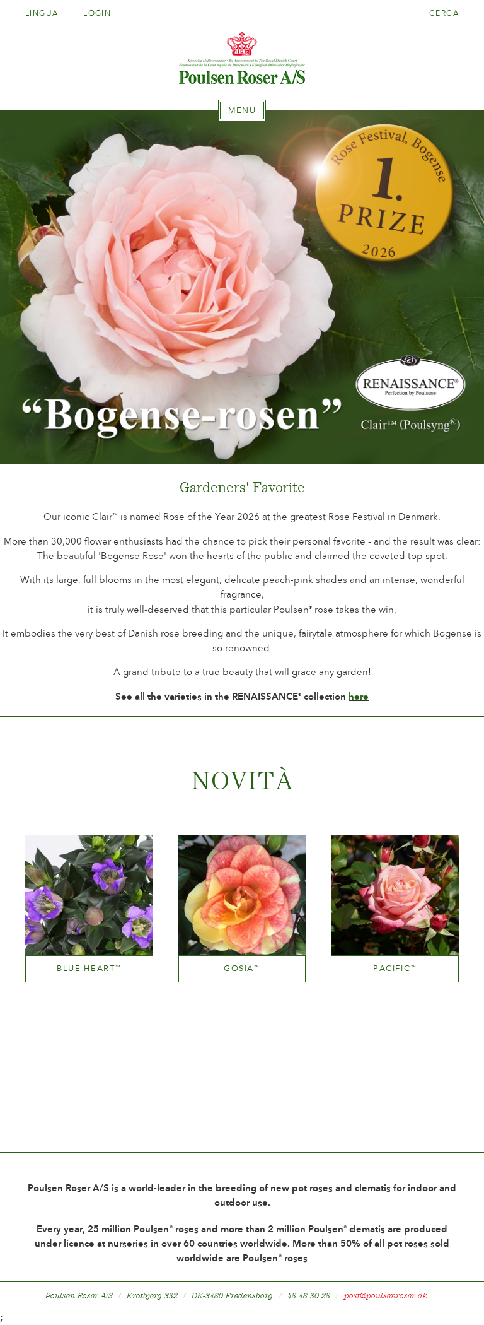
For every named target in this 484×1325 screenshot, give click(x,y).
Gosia (242, 968)
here (359, 696)
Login (97, 13)
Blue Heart (89, 968)
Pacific (395, 968)
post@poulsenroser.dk (385, 1295)
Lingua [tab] (43, 13)
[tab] (242, 110)
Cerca (444, 13)
